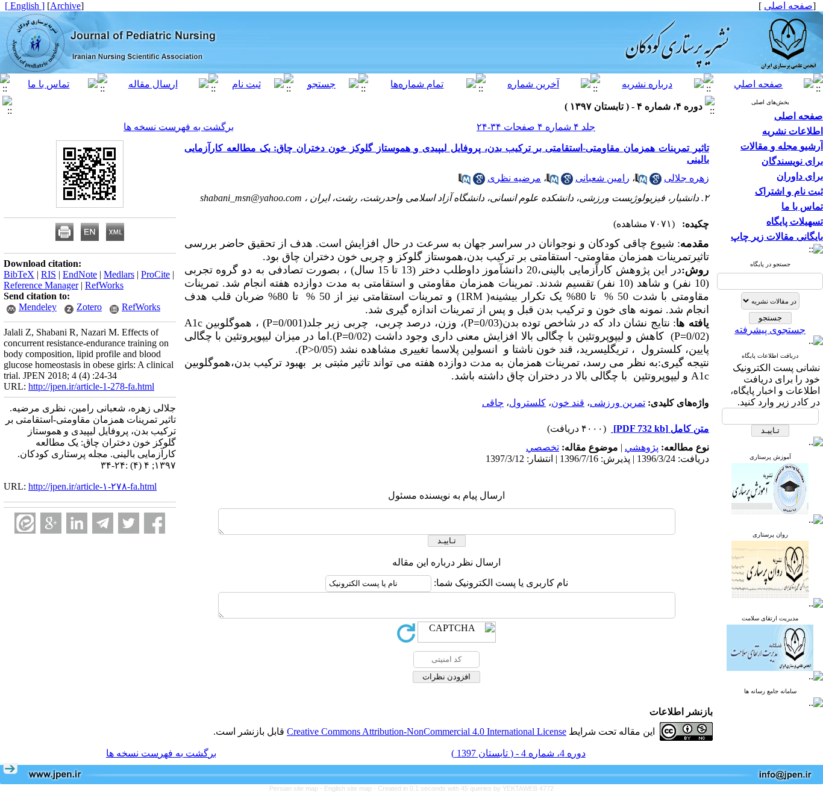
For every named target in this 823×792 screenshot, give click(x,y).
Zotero (89, 307)
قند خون (567, 403)
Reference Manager (41, 285)
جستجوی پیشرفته (770, 330)
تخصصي (542, 447)
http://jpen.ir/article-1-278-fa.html (91, 386)
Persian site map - (296, 788)
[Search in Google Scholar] (655, 181)
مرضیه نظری (514, 178)
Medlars (119, 274)
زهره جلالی (686, 178)
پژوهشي (642, 447)
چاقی (493, 403)
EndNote (80, 274)
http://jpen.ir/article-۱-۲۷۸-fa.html (92, 486)
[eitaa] (25, 523)
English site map (349, 788)
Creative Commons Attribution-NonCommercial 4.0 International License (426, 731)
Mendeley (38, 307)
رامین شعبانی (602, 178)
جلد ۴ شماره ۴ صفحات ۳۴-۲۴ (536, 127)
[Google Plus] (50, 523)
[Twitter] (128, 523)
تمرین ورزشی (617, 403)
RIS (48, 274)
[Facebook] (154, 523)
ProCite (155, 274)
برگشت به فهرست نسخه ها (179, 127)
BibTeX (19, 274)
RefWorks (104, 285)
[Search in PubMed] (641, 181)
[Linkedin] (76, 523)
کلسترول (527, 403)
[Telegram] (102, 523)
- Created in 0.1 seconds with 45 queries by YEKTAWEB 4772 (464, 788)
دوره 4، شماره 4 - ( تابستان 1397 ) (518, 753)
